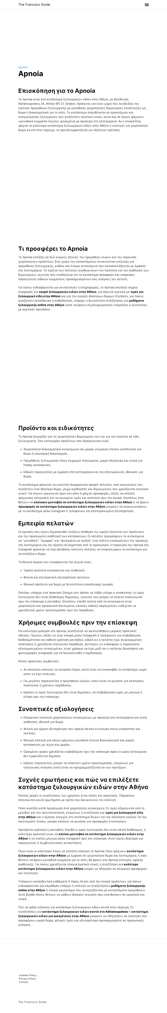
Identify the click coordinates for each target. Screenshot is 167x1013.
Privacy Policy (27, 978)
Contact (24, 982)
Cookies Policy (28, 975)
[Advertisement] (83, 34)
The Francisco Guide (34, 4)
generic (23, 67)
